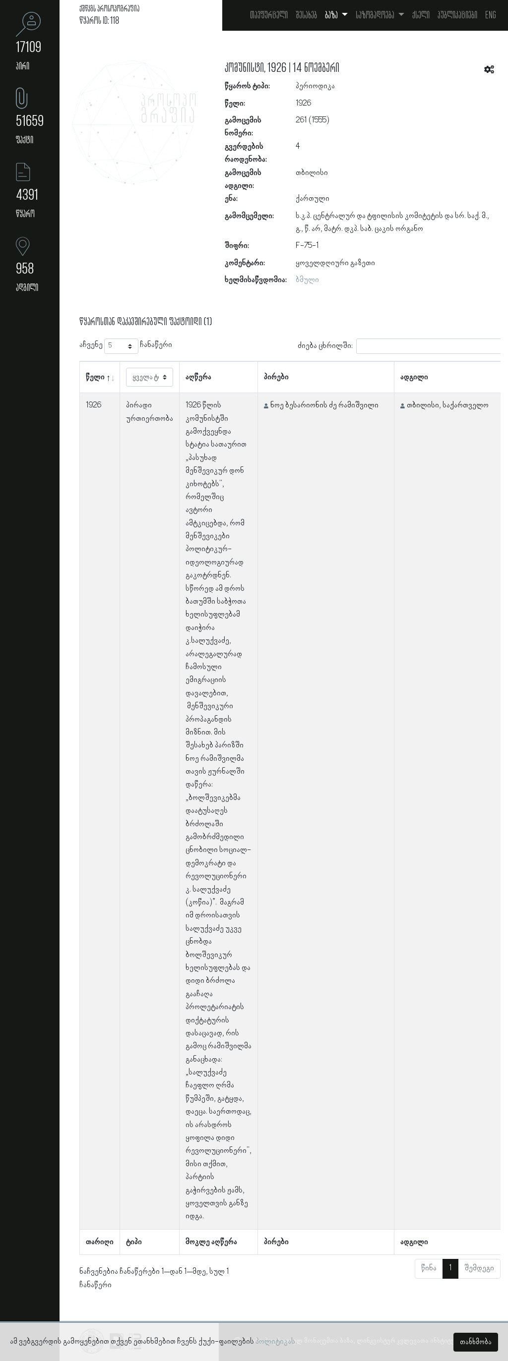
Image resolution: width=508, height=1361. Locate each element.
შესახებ (306, 15)
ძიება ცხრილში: (325, 345)
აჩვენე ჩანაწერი (125, 344)
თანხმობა (476, 1342)
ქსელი (421, 15)
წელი (95, 377)
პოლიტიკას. (276, 1341)
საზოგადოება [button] (376, 15)
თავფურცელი (269, 15)
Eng (490, 15)
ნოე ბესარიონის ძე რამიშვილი (324, 405)
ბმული (307, 280)
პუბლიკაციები (457, 15)
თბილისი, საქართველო (448, 405)
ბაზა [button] (332, 15)
